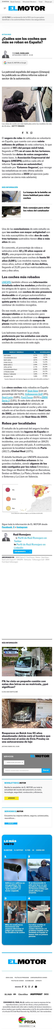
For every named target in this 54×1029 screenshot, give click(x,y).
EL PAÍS (27, 850)
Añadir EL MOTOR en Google (16, 63)
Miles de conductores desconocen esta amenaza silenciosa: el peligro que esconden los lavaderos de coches (15, 929)
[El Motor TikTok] (32, 987)
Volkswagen (13, 562)
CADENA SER (40, 850)
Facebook (7, 527)
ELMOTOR (8, 850)
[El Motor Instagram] (29, 987)
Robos (38, 557)
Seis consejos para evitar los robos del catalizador (36, 209)
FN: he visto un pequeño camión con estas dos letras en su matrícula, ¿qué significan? (25, 684)
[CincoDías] (23, 995)
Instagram (22, 527)
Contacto (38, 981)
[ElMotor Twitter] (26, 987)
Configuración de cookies (38, 977)
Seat (7, 562)
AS (33, 850)
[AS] (14, 994)
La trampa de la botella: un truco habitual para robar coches (37, 195)
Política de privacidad (22, 977)
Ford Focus (27, 397)
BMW (47, 560)
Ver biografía (20, 551)
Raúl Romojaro (22, 53)
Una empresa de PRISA (27, 1020)
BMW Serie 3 (20, 557)
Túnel (41, 2)
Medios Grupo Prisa (27, 1026)
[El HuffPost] (36, 994)
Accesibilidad (29, 981)
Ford (3, 562)
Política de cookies (17, 981)
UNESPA (7, 282)
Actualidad (6, 34)
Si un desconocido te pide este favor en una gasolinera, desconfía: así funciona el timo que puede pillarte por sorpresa (38, 888)
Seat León (7, 397)
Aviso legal (9, 977)
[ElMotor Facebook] (22, 987)
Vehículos (27, 560)
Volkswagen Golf (34, 393)
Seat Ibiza (33, 390)
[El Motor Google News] (36, 987)
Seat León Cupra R (9, 560)
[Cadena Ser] (46, 994)
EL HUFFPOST (18, 850)
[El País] (8, 995)
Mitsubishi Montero (30, 2)
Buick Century (15, 2)
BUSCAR (11, 823)
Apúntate (11, 798)
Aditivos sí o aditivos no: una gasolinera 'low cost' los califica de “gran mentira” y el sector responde (15, 887)
